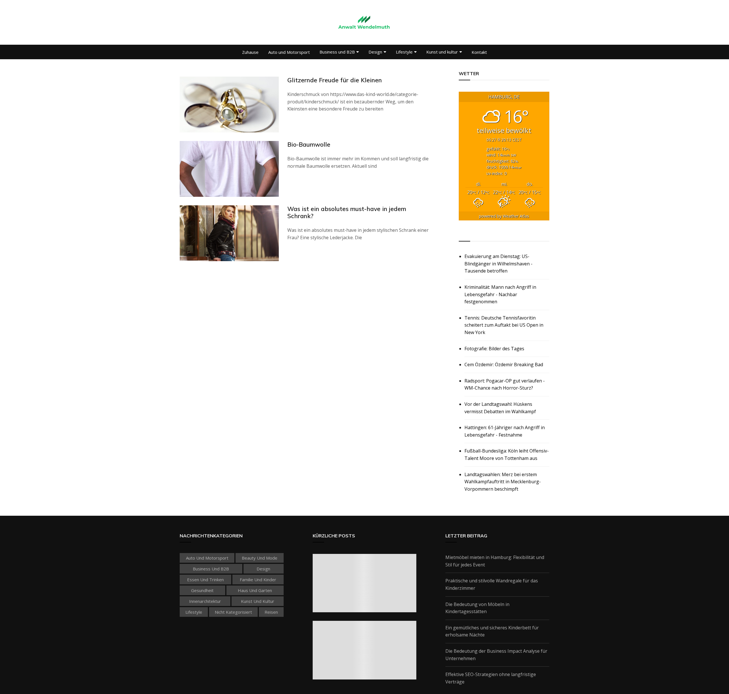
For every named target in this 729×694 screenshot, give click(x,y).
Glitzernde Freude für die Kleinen (334, 80)
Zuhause (250, 52)
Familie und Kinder (258, 579)
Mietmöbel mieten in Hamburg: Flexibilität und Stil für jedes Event (494, 561)
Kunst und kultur (442, 52)
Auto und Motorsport (289, 52)
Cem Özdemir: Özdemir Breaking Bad (503, 364)
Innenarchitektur (205, 601)
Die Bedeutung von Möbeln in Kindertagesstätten (477, 608)
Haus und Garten (255, 590)
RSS (463, 235)
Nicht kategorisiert (233, 612)
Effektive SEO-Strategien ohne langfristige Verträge (490, 678)
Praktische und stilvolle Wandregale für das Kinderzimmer (491, 584)
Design (375, 52)
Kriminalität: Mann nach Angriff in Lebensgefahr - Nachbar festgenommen (500, 294)
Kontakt (479, 52)
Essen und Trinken (205, 579)
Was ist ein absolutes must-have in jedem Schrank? (346, 212)
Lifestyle (404, 52)
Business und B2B (337, 52)
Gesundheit (202, 590)
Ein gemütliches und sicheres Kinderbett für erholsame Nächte (492, 631)
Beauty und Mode (259, 558)
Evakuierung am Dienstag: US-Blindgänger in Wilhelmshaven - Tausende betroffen (498, 263)
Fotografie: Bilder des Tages (494, 348)
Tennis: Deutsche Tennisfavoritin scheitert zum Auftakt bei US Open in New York (503, 325)
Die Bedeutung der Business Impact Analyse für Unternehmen (496, 655)
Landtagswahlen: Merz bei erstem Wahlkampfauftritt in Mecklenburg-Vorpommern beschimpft (502, 481)
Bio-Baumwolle (308, 144)
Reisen (271, 612)
